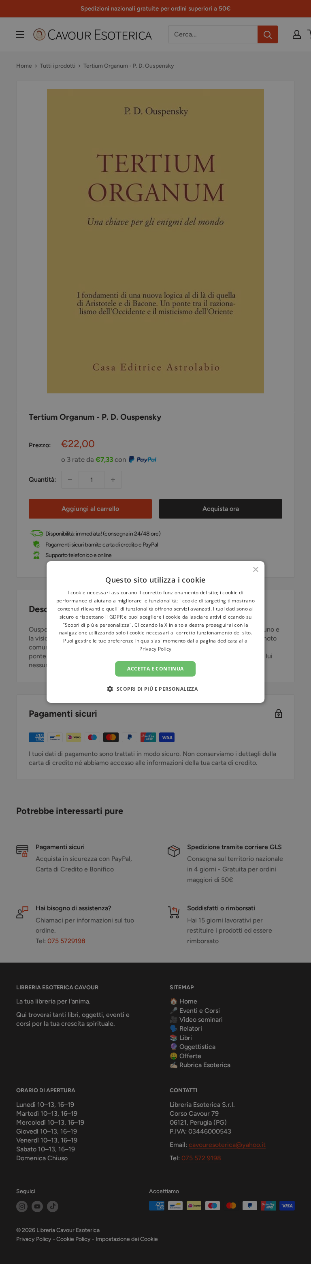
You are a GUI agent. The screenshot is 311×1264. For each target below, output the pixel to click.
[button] (155, 689)
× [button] (255, 570)
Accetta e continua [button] (155, 668)
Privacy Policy (155, 648)
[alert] (155, 632)
